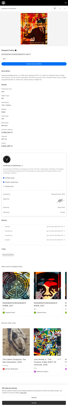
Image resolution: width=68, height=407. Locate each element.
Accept (34, 403)
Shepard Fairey (7, 50)
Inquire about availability (34, 64)
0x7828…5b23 (6, 132)
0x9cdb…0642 (6, 146)
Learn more (23, 392)
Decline (34, 397)
